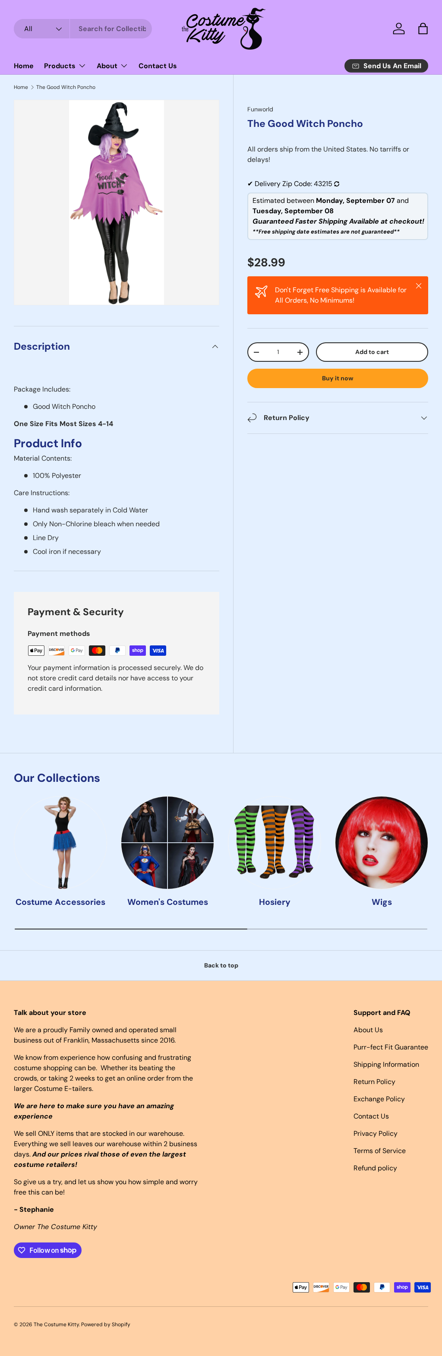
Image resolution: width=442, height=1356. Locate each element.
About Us (368, 1029)
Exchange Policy (379, 1098)
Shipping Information (386, 1064)
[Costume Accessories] (60, 843)
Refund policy (375, 1168)
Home (24, 65)
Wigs (382, 902)
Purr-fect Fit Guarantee (391, 1047)
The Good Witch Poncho (65, 87)
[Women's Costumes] (167, 843)
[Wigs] (381, 843)
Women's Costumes (167, 902)
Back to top (221, 965)
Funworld (260, 109)
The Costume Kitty (56, 1324)
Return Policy (374, 1081)
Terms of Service (380, 1150)
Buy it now (338, 378)
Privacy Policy (376, 1133)
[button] (423, 28)
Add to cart (372, 352)
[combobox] (83, 28)
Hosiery (274, 902)
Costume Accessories (60, 902)
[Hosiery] (274, 843)
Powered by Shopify (105, 1324)
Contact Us (158, 65)
